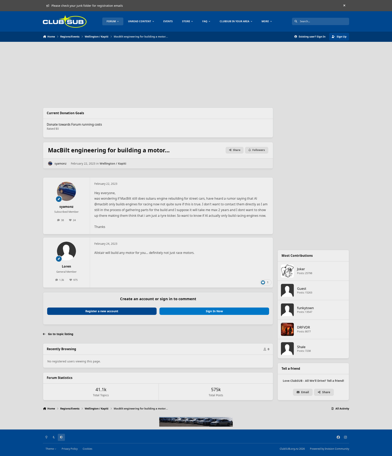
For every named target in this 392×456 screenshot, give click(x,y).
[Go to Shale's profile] (287, 348)
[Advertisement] (158, 74)
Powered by (329, 448)
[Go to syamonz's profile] (50, 163)
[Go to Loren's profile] (66, 251)
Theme (50, 448)
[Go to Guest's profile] (287, 290)
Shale (301, 346)
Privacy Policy (70, 448)
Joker (301, 269)
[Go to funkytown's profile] (287, 310)
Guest (301, 288)
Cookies (87, 448)
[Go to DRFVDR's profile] (287, 329)
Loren (66, 266)
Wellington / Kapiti (113, 163)
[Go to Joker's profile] (287, 271)
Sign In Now (214, 311)
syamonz (61, 163)
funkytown (305, 307)
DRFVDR (303, 327)
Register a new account (101, 311)
